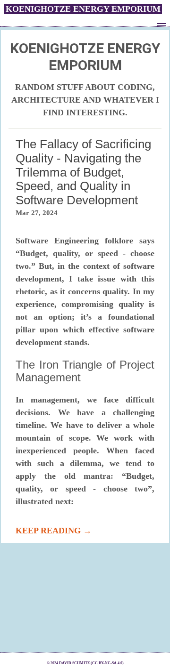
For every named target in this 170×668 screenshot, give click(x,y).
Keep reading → (54, 530)
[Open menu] (161, 23)
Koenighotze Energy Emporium (83, 9)
